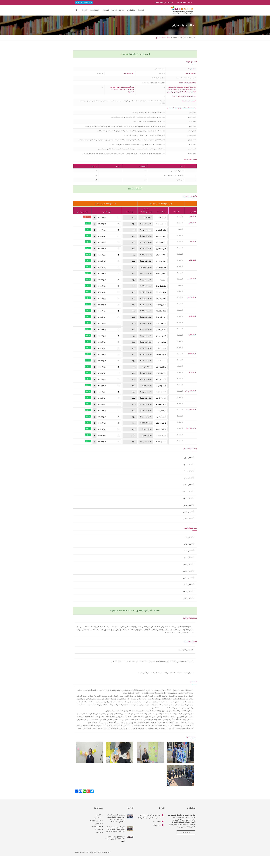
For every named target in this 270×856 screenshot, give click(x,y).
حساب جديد (79, 2)
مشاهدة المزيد (186, 832)
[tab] (135, 457)
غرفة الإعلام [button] (94, 10)
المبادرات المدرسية (118, 10)
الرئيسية (141, 10)
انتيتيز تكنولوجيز (96, 852)
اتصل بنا (84, 10)
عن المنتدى (131, 10)
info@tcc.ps (157, 825)
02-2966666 (157, 821)
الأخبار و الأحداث (96, 826)
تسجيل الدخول (87, 2)
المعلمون (106, 10)
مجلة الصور (98, 829)
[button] (76, 10)
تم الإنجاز (88, 223)
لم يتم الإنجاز (87, 217)
